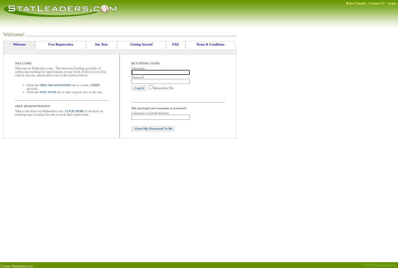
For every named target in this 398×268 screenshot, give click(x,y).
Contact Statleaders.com (17, 266)
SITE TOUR (48, 92)
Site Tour (101, 44)
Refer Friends (355, 3)
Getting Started (141, 44)
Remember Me (163, 88)
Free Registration (60, 44)
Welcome (19, 44)
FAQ (175, 44)
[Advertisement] (365, 118)
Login (392, 3)
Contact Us (377, 3)
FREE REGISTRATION (55, 85)
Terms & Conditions (210, 44)
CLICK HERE (74, 111)
